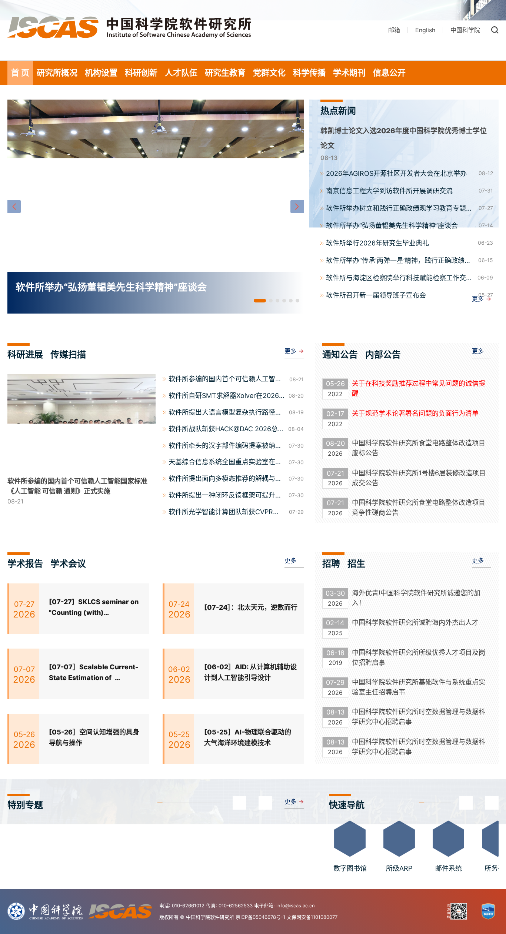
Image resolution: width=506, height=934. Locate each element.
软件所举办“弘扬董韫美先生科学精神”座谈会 (392, 226)
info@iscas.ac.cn (295, 905)
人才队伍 (181, 72)
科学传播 (309, 72)
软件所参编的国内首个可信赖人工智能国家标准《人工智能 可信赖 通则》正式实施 (227, 380)
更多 (478, 298)
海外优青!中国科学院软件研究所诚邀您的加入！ (416, 598)
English (425, 30)
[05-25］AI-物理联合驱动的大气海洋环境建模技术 (247, 737)
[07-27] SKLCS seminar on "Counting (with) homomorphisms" (94, 608)
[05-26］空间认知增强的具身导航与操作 (94, 737)
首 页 (20, 72)
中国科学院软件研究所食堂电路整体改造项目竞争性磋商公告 (418, 507)
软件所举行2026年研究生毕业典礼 (377, 243)
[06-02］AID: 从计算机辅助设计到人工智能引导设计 (250, 672)
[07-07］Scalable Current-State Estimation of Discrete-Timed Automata (93, 673)
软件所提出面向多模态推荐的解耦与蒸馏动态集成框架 (225, 479)
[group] (155, 207)
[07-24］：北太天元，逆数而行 (250, 607)
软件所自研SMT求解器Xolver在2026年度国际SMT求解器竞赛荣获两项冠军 (226, 396)
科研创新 (141, 72)
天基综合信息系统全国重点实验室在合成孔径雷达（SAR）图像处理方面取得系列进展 (225, 463)
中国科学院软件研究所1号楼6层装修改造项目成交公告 (419, 478)
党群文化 (269, 72)
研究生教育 (225, 72)
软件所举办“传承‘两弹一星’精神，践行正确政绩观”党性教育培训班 (400, 261)
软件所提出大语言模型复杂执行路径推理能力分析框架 (225, 413)
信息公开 (389, 72)
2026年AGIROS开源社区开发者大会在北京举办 (396, 173)
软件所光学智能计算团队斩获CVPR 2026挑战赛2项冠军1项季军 (221, 513)
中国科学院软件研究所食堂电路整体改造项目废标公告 (418, 448)
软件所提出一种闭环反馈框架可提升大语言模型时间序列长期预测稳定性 (225, 496)
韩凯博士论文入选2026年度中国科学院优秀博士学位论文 (403, 138)
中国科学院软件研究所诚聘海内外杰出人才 (415, 622)
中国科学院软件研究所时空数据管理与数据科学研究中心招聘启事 (418, 717)
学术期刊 (349, 72)
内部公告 (383, 354)
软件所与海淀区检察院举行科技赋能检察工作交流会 (399, 278)
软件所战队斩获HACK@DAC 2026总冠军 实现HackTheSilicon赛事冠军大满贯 (226, 430)
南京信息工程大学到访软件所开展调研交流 (389, 191)
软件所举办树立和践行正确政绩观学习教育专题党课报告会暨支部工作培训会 (399, 208)
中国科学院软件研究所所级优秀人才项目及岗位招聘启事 (418, 657)
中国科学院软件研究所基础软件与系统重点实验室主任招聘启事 (418, 687)
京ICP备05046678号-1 (260, 917)
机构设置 (101, 72)
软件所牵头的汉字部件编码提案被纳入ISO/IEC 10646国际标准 (225, 446)
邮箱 (394, 30)
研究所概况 (57, 72)
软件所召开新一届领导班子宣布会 (376, 295)
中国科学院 (465, 30)
